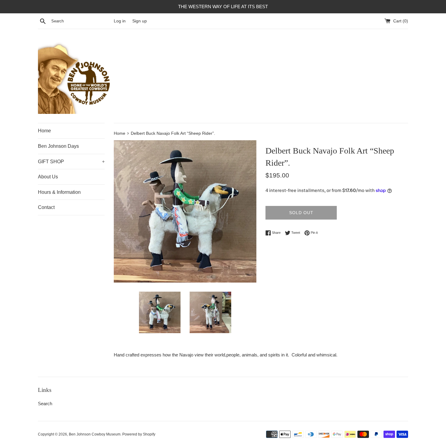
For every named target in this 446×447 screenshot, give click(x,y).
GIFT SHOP (71, 161)
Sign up (139, 21)
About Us (48, 176)
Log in (120, 21)
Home (44, 130)
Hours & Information (59, 192)
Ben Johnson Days (58, 146)
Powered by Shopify (138, 434)
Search (45, 403)
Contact (46, 207)
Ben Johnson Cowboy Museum (94, 434)
